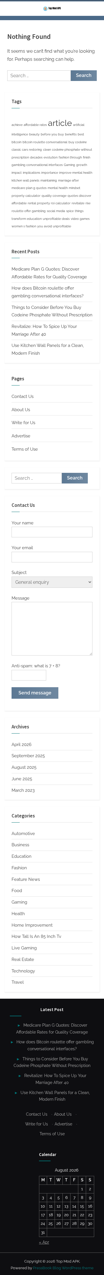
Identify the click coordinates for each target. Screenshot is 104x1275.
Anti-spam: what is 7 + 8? (36, 665)
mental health (58, 188)
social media (56, 211)
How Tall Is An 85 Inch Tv (36, 936)
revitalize (78, 203)
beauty (34, 134)
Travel (18, 982)
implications (31, 172)
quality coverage (54, 195)
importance (49, 172)
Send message (34, 693)
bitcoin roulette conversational (45, 142)
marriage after (68, 180)
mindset (74, 188)
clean (47, 149)
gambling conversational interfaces (37, 165)
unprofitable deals (56, 218)
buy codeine (77, 142)
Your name (23, 523)
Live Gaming (24, 948)
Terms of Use (25, 449)
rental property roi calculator (49, 203)
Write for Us (23, 422)
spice (70, 211)
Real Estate (23, 959)
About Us (21, 409)
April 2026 (21, 744)
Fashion (19, 867)
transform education (27, 218)
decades (36, 157)
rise (88, 203)
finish (86, 157)
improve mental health (75, 172)
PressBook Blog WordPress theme (63, 1268)
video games (80, 218)
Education (21, 856)
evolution (50, 157)
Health (18, 913)
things (79, 211)
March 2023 (23, 790)
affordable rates (35, 124)
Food (17, 890)
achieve (17, 124)
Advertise (21, 436)
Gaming (69, 165)
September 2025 (28, 755)
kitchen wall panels (25, 180)
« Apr (44, 1242)
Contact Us (23, 396)
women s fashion (24, 226)
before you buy (52, 134)
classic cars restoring (27, 149)
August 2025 (24, 767)
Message (20, 598)
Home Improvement (32, 925)
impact (17, 172)
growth (81, 165)
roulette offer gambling (29, 211)
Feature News (26, 879)
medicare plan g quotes (29, 188)
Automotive (23, 833)
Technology (23, 971)
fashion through (70, 157)
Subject (19, 572)
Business (20, 844)
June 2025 (22, 778)
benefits (71, 134)
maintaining (48, 180)
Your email (22, 547)
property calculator (26, 195)
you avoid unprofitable (54, 226)
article (60, 123)
